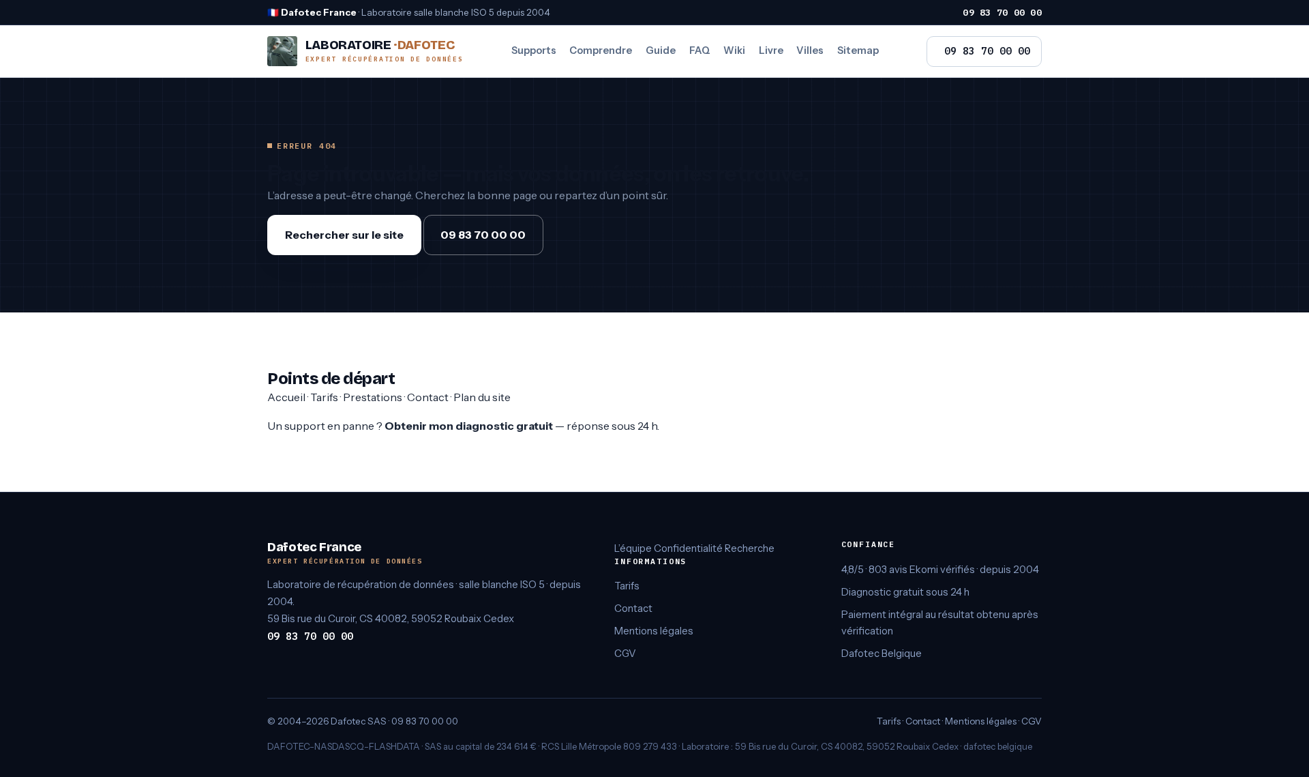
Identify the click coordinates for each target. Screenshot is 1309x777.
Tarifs (324, 397)
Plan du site (482, 397)
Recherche (749, 548)
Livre (771, 50)
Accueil (286, 397)
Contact (428, 397)
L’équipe (633, 548)
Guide (661, 50)
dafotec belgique (997, 746)
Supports (533, 50)
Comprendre (600, 50)
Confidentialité (688, 548)
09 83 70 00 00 (1002, 12)
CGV (625, 653)
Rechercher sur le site (344, 234)
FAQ (699, 50)
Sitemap (858, 50)
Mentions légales (653, 631)
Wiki (734, 50)
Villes (810, 50)
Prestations (372, 397)
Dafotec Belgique (881, 653)
